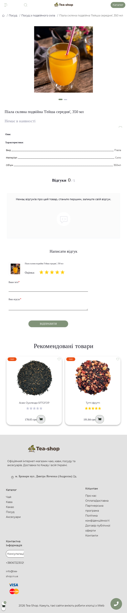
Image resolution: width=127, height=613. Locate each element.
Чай (8, 497)
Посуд (13, 15)
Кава (9, 502)
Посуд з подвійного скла (38, 15)
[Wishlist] (59, 359)
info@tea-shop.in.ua (12, 574)
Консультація (16, 553)
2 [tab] (65, 99)
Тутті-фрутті (93, 402)
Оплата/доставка (96, 500)
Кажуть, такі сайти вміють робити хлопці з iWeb (71, 605)
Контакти (91, 535)
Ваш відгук (15, 299)
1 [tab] (61, 99)
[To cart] (41, 419)
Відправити (48, 323)
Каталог (118, 4)
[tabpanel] (63, 59)
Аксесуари (13, 517)
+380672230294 (16, 562)
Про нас (90, 495)
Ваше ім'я (14, 282)
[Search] (25, 5)
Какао (10, 507)
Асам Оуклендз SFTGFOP (34, 402)
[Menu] (6, 5)
